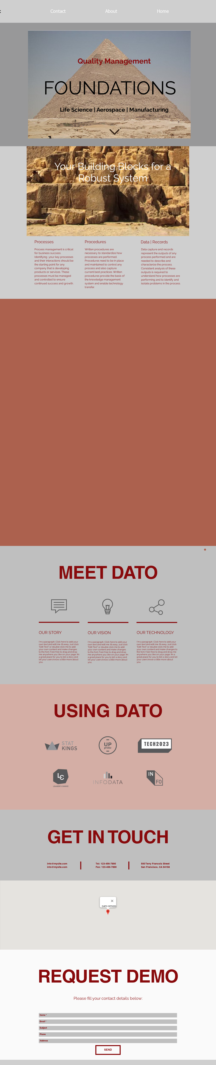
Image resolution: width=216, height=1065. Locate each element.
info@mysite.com (57, 863)
